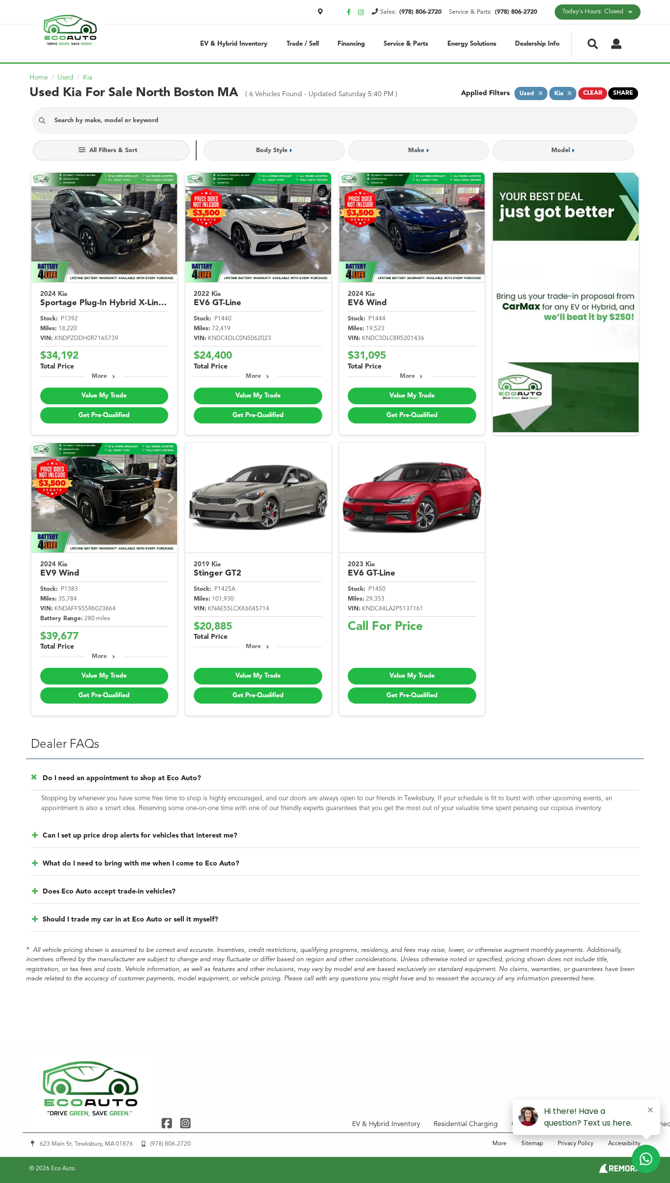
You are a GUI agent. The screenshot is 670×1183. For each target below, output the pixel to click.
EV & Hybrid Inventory (233, 44)
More (99, 376)
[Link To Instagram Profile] (185, 1123)
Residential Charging (466, 1124)
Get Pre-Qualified (103, 415)
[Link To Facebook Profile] (168, 1123)
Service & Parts (406, 44)
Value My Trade (104, 396)
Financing (351, 44)
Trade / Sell (302, 44)
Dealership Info (537, 44)
